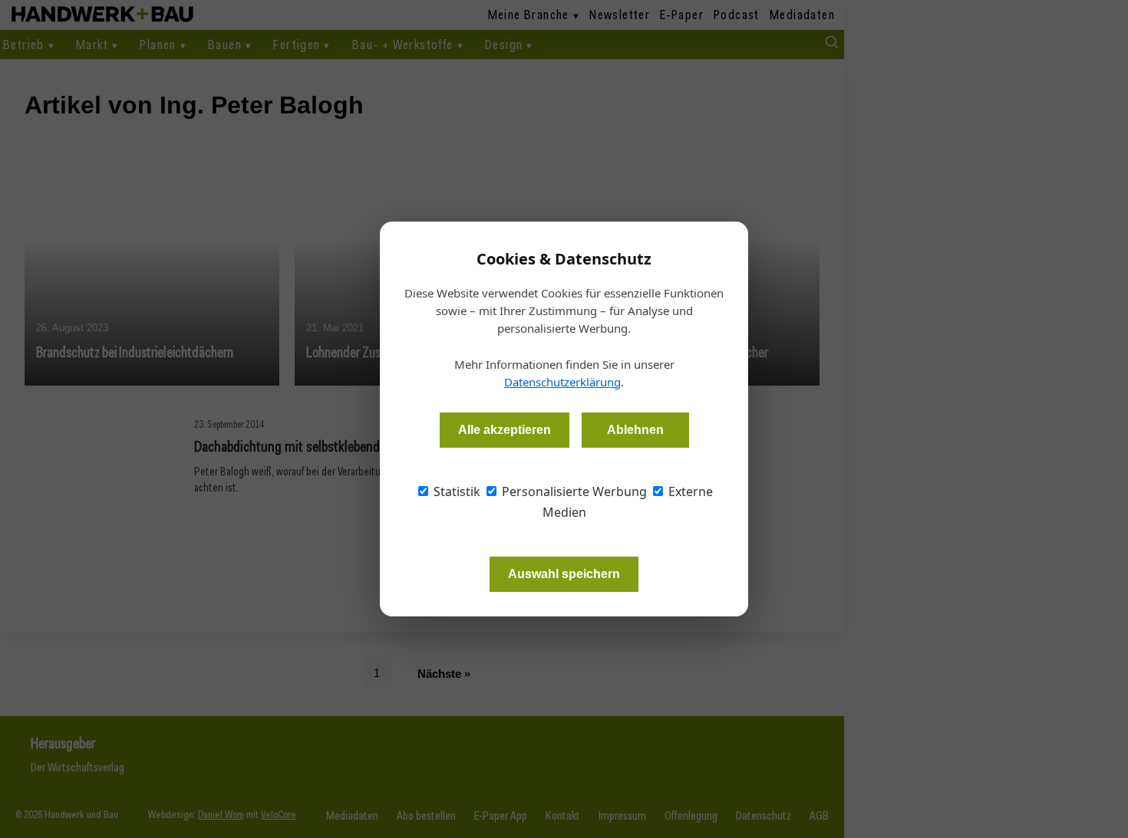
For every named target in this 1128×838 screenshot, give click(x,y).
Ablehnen (635, 429)
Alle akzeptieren (504, 429)
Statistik (455, 491)
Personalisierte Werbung (573, 491)
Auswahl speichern (564, 573)
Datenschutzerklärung (562, 381)
